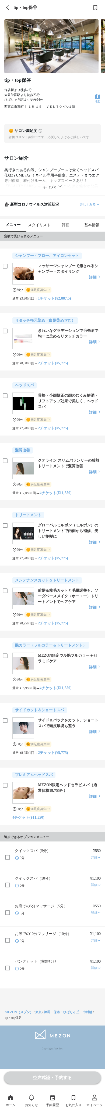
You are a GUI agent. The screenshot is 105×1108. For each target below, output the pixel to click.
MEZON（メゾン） (19, 1012)
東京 (38, 1012)
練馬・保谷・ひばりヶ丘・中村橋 (68, 1012)
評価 (65, 225)
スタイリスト (39, 225)
